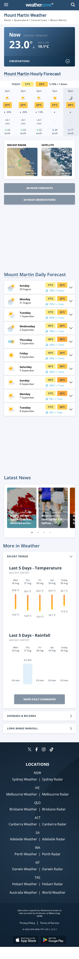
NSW (37, 773)
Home (7, 20)
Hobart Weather (24, 884)
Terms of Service (49, 923)
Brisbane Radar (54, 809)
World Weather (53, 892)
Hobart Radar (52, 884)
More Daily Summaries (39, 699)
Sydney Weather (24, 779)
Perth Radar (51, 854)
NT (37, 862)
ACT (38, 817)
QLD (37, 803)
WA (37, 847)
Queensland (21, 20)
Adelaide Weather (23, 839)
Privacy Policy (27, 923)
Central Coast (39, 20)
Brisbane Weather (23, 809)
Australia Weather (23, 892)
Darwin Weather (24, 869)
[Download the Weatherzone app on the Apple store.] (25, 940)
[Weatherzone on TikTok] (51, 749)
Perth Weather (26, 854)
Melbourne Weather (21, 794)
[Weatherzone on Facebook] (36, 749)
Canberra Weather (23, 824)
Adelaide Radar (53, 839)
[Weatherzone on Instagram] (44, 749)
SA (38, 832)
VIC (37, 788)
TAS (37, 877)
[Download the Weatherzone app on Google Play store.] (53, 940)
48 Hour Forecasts (39, 188)
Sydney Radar (52, 779)
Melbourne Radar (55, 794)
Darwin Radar (52, 869)
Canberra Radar (54, 824)
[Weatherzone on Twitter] (29, 749)
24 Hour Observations (39, 200)
